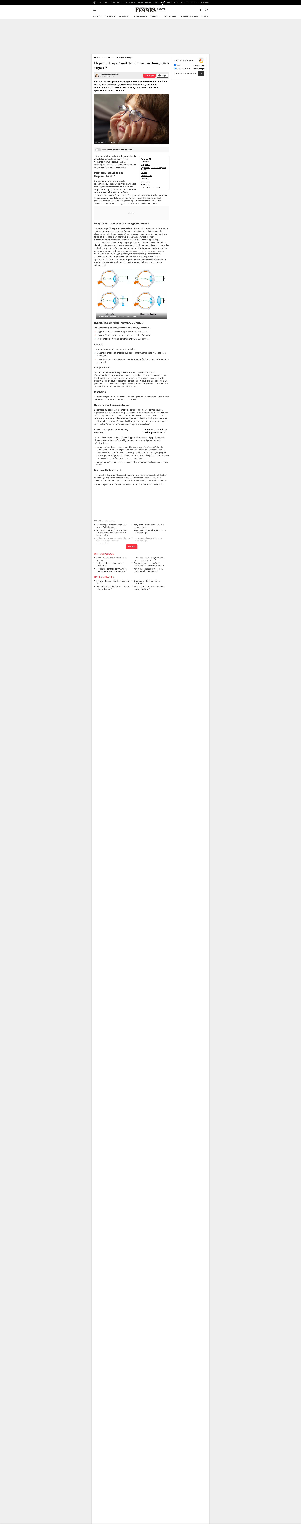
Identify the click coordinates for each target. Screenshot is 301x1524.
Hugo (199, 2)
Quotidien (110, 16)
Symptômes (145, 165)
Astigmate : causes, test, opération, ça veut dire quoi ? (113, 539)
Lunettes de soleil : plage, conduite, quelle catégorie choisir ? (149, 558)
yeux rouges (131, 234)
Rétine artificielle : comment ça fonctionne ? (110, 564)
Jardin (133, 2)
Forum (206, 2)
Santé (162, 2)
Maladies (97, 16)
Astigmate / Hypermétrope (146, 530)
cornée (152, 410)
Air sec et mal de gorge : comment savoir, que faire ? (149, 587)
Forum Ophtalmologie (106, 527)
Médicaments (140, 16)
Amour (140, 2)
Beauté (105, 2)
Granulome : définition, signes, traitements (147, 582)
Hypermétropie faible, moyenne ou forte (153, 169)
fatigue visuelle (100, 167)
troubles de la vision (147, 242)
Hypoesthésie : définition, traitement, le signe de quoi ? (112, 587)
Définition (145, 162)
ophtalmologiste (132, 396)
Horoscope (191, 2)
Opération (145, 181)
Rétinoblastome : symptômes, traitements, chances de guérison (149, 564)
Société (169, 2)
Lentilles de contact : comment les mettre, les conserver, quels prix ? (111, 570)
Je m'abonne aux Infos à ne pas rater (117, 149)
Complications (146, 176)
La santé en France (189, 16)
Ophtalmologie (126, 57)
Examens (155, 16)
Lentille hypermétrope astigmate (110, 524)
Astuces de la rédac (183, 68)
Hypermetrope (140, 546)
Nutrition (124, 16)
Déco (128, 2)
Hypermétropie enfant (144, 538)
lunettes (110, 447)
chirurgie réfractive (135, 421)
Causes (144, 173)
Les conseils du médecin (150, 187)
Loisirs (182, 2)
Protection (145, 184)
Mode (99, 2)
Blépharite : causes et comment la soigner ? (111, 558)
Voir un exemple (198, 65)
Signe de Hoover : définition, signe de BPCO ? (112, 582)
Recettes (120, 2)
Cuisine (113, 2)
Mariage (148, 2)
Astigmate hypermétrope (145, 524)
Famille (156, 2)
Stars (176, 2)
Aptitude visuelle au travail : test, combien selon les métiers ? (148, 570)
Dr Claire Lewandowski (109, 74)
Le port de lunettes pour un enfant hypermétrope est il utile (111, 531)
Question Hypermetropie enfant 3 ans (113, 546)
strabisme (98, 195)
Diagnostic (145, 178)
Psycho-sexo (170, 16)
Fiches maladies (112, 57)
